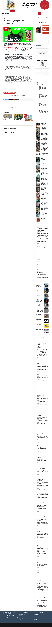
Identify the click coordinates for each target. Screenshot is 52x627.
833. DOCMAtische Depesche (22, 615)
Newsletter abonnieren (37, 614)
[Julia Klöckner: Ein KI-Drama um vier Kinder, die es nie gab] (38, 194)
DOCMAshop (24, 95)
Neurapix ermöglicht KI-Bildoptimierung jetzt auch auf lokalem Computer (44, 138)
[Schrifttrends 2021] (46, 321)
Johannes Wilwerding (6, 25)
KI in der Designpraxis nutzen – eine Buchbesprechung (44, 158)
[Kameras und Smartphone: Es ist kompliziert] (38, 124)
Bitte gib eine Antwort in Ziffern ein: (41, 47)
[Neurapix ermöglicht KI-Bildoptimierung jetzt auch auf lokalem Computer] (38, 139)
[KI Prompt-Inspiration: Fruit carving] (38, 219)
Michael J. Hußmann (42, 82)
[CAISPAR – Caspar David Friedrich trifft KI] (38, 204)
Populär (46, 74)
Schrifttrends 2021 (38, 319)
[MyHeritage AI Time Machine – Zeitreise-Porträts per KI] (38, 189)
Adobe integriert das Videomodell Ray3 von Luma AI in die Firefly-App (44, 133)
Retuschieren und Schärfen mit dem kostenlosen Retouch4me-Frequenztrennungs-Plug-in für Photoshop (39, 310)
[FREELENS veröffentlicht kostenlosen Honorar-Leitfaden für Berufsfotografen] (46, 285)
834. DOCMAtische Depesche (22, 614)
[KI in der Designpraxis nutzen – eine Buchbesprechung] (38, 159)
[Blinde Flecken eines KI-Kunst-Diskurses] (18, 116)
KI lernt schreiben (43, 162)
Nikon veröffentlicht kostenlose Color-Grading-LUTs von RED (39, 304)
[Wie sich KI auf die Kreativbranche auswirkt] (38, 154)
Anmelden (42, 51)
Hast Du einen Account (42, 53)
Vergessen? (46, 43)
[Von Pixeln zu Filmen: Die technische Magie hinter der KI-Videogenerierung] (38, 184)
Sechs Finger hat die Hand (7, 118)
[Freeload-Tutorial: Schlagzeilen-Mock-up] (46, 295)
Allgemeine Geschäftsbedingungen (38, 617)
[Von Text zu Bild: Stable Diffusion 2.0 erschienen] (38, 129)
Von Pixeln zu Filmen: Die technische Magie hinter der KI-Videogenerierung (44, 183)
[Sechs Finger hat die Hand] (7, 116)
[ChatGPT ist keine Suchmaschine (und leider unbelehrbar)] (38, 174)
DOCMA (11, 95)
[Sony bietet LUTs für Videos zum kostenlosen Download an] (46, 316)
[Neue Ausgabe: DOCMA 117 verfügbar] (28, 117)
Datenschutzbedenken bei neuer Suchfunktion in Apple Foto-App (44, 143)
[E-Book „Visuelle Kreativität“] (46, 326)
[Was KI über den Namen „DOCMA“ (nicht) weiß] (38, 214)
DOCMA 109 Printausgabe (15, 43)
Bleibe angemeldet (39, 45)
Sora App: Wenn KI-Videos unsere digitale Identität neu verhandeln (44, 208)
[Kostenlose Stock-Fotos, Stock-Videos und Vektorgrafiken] (46, 331)
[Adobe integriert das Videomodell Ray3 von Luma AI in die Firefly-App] (38, 134)
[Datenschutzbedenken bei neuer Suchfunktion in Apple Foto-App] (38, 144)
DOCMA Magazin (17, 95)
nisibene (40, 110)
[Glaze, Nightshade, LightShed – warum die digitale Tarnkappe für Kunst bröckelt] (38, 179)
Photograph (40, 86)
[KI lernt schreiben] (38, 164)
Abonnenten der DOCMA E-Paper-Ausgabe (16, 48)
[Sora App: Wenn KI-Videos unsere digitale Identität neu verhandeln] (38, 209)
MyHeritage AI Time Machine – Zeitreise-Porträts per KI (44, 188)
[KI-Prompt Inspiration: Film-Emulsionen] (38, 199)
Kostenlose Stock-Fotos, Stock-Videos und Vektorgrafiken (39, 330)
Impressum (35, 619)
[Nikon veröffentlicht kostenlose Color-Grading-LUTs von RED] (46, 305)
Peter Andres (41, 94)
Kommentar (38, 74)
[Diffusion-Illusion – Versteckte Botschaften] (38, 169)
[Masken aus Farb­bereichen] (46, 290)
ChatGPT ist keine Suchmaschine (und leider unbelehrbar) (44, 173)
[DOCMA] (6, 13)
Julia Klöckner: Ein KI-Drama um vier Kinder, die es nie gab (44, 193)
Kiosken (8, 45)
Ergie (40, 103)
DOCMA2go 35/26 (21, 618)
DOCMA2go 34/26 (21, 619)
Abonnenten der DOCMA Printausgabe (9, 47)
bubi (40, 77)
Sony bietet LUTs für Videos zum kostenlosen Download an (39, 315)
